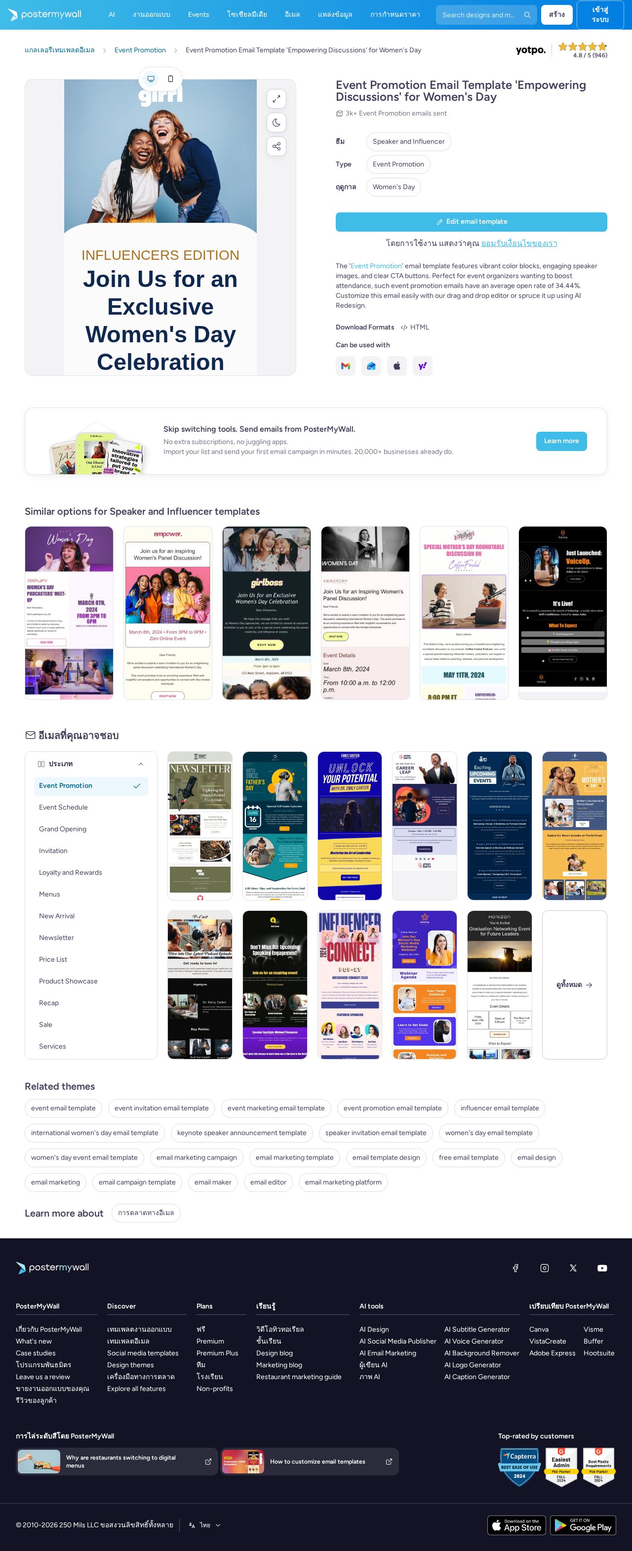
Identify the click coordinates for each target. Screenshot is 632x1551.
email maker (213, 1182)
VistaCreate (547, 1341)
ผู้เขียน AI (373, 1365)
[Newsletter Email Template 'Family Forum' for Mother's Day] (574, 825)
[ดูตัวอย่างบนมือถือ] (170, 79)
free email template (469, 1157)
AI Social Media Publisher (397, 1341)
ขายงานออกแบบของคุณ (52, 1389)
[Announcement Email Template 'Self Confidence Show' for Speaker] (562, 613)
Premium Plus (217, 1353)
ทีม (201, 1365)
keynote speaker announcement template (242, 1133)
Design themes (130, 1365)
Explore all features (136, 1389)
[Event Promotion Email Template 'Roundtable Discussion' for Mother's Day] (464, 613)
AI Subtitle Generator (477, 1329)
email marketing (55, 1182)
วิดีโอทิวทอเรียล (280, 1329)
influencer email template (500, 1108)
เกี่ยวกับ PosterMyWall (49, 1329)
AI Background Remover (481, 1353)
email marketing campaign (197, 1157)
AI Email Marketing (387, 1353)
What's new (34, 1341)
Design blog (274, 1353)
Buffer (593, 1341)
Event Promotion (398, 164)
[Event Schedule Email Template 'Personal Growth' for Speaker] (499, 825)
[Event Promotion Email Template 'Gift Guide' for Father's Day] (275, 825)
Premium (210, 1341)
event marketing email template (276, 1108)
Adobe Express (552, 1353)
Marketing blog (279, 1365)
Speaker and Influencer (409, 141)
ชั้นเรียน (268, 1341)
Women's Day (394, 187)
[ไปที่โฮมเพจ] (40, 15)
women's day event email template (84, 1157)
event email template (63, 1108)
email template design (386, 1157)
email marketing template (295, 1157)
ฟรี (201, 1329)
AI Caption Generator (477, 1377)
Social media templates (143, 1353)
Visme (593, 1329)
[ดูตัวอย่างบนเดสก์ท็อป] (150, 79)
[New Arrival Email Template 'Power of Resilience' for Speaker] (200, 985)
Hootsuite (599, 1353)
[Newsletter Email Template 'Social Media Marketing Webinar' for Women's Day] (424, 985)
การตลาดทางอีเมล (146, 1213)
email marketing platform (343, 1182)
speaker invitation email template (376, 1133)
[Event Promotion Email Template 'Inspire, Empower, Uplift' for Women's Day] (167, 613)
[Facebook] (515, 1268)
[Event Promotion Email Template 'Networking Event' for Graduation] (499, 985)
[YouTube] (602, 1268)
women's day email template (489, 1133)
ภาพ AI (369, 1377)
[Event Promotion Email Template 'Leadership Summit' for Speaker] (350, 825)
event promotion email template (393, 1108)
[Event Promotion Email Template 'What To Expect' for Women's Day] (266, 613)
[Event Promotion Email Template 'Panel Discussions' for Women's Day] (365, 613)
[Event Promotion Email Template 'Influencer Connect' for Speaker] (350, 985)
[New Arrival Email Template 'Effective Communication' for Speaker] (275, 985)
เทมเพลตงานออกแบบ (139, 1329)
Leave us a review (43, 1377)
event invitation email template (162, 1108)
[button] (276, 99)
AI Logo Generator (472, 1365)
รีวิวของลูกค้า (36, 1400)
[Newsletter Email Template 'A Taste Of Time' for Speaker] (200, 825)
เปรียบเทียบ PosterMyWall (569, 1306)
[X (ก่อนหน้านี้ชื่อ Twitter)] (573, 1268)
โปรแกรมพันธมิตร (44, 1365)
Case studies (36, 1353)
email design (536, 1157)
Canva (539, 1329)
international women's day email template (94, 1133)
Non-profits (215, 1389)
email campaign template (137, 1182)
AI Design (374, 1329)
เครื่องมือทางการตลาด (141, 1377)
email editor (268, 1182)
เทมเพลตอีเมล (128, 1341)
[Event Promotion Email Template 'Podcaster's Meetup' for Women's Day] (69, 613)
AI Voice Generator (474, 1341)
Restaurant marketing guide (299, 1377)
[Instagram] (544, 1268)
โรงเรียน (210, 1377)
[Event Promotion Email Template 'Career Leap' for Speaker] (424, 825)
